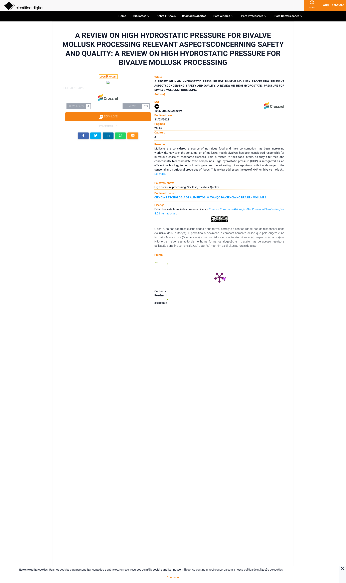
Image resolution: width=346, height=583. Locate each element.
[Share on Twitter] (95, 135)
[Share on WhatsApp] (120, 135)
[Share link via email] (132, 135)
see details (160, 302)
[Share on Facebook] (83, 135)
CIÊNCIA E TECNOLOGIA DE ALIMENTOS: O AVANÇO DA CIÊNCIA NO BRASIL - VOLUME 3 (210, 197)
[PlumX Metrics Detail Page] (219, 277)
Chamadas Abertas (194, 16)
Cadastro (338, 5)
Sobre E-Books (166, 16)
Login (325, 5)
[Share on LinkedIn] (108, 135)
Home (122, 16)
